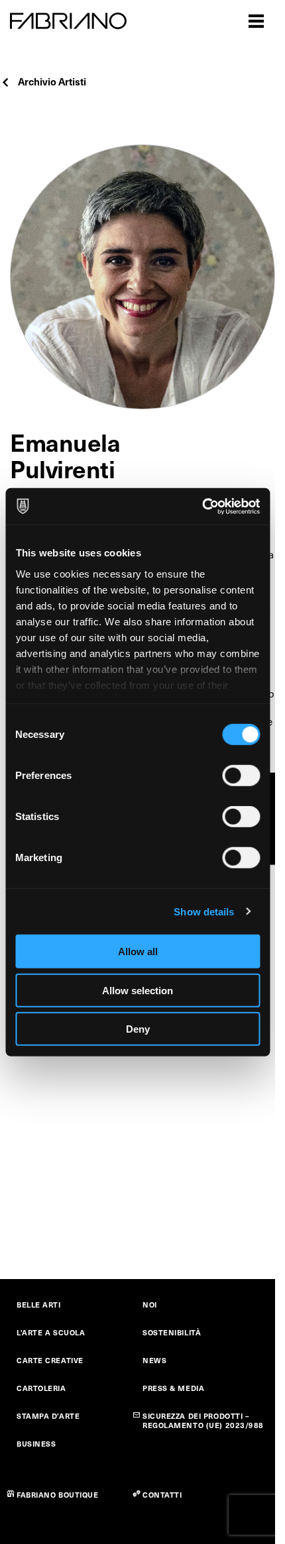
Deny (138, 1029)
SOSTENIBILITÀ (171, 1332)
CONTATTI (162, 1495)
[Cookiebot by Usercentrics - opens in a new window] (202, 506)
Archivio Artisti (52, 81)
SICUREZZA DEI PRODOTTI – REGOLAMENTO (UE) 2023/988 (203, 1420)
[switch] (241, 775)
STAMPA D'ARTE (48, 1416)
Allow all (138, 951)
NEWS (154, 1360)
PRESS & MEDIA (173, 1388)
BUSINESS (36, 1444)
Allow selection (137, 990)
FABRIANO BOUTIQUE (58, 1495)
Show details (204, 911)
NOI (149, 1305)
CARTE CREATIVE (50, 1360)
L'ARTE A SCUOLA (51, 1332)
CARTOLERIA (41, 1388)
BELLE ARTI (39, 1305)
